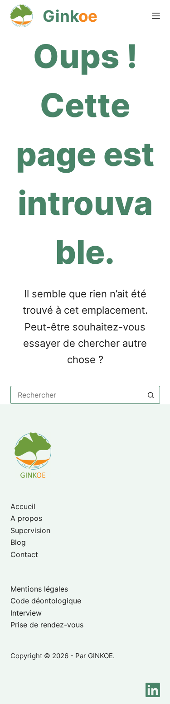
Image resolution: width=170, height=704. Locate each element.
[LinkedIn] (153, 690)
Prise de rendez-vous (46, 624)
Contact (24, 554)
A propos (26, 518)
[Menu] (156, 16)
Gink (70, 15)
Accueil (22, 506)
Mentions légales (39, 588)
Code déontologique (45, 600)
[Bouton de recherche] (151, 395)
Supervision (30, 530)
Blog (18, 542)
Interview (26, 612)
